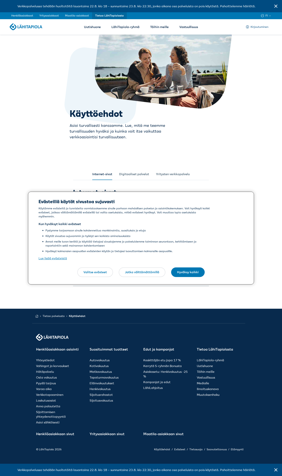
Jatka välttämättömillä (142, 272)
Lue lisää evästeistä (53, 258)
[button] (276, 6)
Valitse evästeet (95, 272)
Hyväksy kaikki (188, 272)
